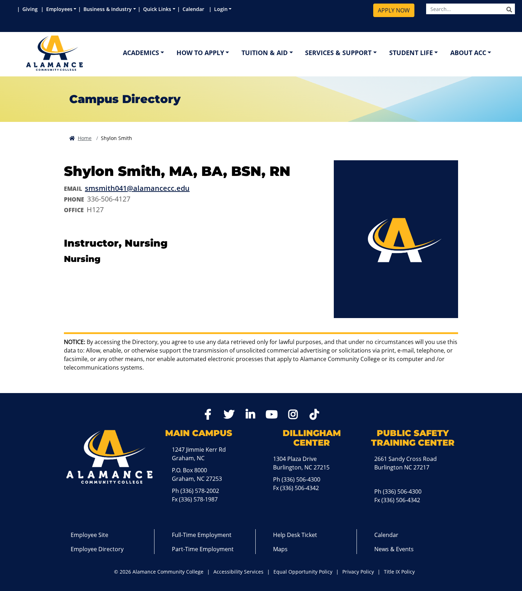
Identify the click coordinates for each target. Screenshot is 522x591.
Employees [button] (59, 9)
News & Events (394, 549)
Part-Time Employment (203, 549)
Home (85, 138)
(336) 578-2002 (199, 491)
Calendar (195, 9)
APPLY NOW (394, 10)
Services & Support (338, 52)
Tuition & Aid (264, 52)
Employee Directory (97, 549)
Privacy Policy (358, 571)
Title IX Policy (399, 571)
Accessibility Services (238, 571)
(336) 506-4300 (301, 479)
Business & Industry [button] (107, 9)
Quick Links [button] (157, 9)
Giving (30, 9)
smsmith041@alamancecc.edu (137, 188)
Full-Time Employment (202, 535)
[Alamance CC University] (88, 53)
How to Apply (200, 52)
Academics (141, 52)
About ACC (468, 52)
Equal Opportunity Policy (302, 571)
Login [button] (221, 9)
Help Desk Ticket (295, 535)
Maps (280, 549)
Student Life (411, 52)
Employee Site (89, 535)
